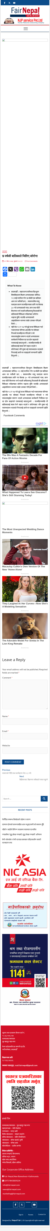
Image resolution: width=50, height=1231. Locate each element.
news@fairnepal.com (12, 1189)
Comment (7, 677)
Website (6, 745)
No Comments (32, 261)
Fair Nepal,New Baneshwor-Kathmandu (21, 1176)
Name (5, 716)
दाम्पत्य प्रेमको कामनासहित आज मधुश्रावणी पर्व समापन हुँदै (23, 824)
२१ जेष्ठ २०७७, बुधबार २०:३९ (13, 261)
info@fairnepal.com (11, 1185)
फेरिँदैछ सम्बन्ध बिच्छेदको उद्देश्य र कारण (16, 819)
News (4, 251)
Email (5, 731)
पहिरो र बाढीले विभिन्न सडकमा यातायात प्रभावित (19, 829)
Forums (30, 1215)
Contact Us (42, 1214)
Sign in (21, 1215)
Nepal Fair (16, 1220)
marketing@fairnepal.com (14, 1193)
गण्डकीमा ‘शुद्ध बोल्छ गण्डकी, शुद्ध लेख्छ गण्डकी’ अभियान (22, 834)
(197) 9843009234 (12, 1180)
